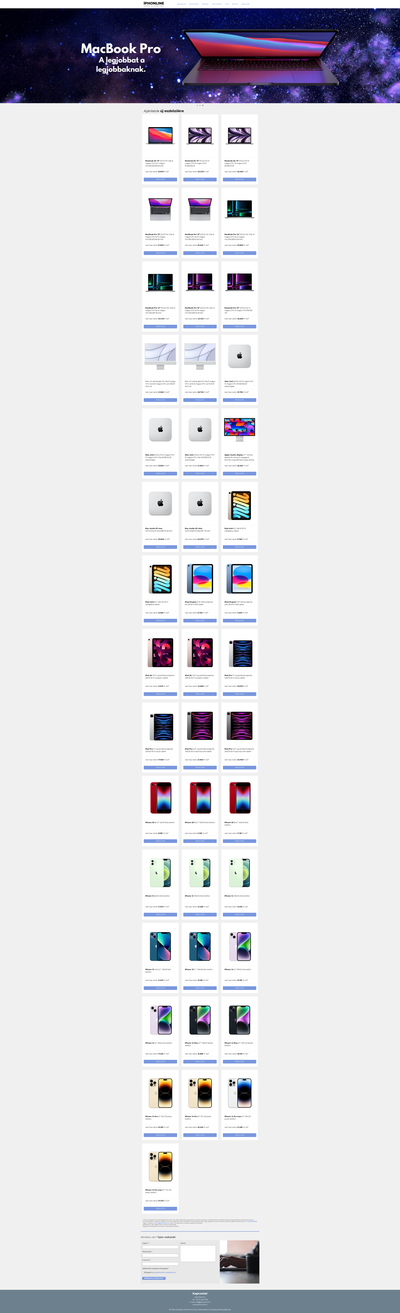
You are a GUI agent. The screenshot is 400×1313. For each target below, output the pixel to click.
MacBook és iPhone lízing (186, 1310)
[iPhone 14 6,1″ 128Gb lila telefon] (239, 944)
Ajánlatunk (181, 4)
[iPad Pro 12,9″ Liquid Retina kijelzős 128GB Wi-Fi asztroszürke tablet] (200, 724)
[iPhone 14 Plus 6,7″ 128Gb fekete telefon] (200, 1018)
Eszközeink (194, 4)
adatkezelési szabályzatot (165, 1272)
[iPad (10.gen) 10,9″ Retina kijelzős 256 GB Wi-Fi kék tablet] (239, 577)
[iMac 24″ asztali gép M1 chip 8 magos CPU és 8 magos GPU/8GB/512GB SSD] (200, 356)
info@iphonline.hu (162, 1223)
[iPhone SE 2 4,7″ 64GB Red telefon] (160, 797)
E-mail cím (146, 1260)
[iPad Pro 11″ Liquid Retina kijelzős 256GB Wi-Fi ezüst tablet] (160, 724)
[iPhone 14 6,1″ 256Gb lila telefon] (160, 1018)
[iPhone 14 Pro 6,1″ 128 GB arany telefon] (160, 1091)
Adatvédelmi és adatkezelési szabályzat (214, 1310)
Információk (217, 4)
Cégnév (145, 1243)
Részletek (160, 179)
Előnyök (205, 4)
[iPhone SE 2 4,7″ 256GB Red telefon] (239, 797)
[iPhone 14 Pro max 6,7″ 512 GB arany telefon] (160, 1165)
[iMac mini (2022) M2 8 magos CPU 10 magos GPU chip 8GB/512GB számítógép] (160, 430)
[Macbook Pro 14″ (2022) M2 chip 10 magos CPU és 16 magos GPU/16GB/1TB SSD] (160, 283)
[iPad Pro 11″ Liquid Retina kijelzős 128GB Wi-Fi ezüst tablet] (239, 650)
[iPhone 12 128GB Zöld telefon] (200, 871)
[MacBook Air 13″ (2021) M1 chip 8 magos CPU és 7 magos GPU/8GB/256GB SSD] (160, 136)
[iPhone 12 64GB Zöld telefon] (160, 871)
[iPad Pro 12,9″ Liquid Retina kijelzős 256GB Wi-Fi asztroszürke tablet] (239, 724)
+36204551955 (251, 1221)
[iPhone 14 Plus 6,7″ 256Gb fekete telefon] (239, 1018)
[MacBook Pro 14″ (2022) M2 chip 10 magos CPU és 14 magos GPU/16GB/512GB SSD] (239, 209)
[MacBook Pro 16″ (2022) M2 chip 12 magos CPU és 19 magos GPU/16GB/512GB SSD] (200, 283)
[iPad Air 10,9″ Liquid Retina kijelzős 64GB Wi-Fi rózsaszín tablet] (160, 650)
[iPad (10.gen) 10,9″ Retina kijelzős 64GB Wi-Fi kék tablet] (200, 577)
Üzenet (183, 1243)
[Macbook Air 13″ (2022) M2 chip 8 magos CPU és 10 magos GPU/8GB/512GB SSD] (239, 136)
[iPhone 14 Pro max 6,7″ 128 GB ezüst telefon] (239, 1091)
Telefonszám (147, 1251)
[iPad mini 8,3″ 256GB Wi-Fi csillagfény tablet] (160, 577)
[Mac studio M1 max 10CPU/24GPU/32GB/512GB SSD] (160, 503)
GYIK (227, 4)
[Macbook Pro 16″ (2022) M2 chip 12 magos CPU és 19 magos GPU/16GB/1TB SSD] (239, 283)
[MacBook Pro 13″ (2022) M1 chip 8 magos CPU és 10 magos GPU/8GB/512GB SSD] (200, 209)
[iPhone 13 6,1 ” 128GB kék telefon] (200, 944)
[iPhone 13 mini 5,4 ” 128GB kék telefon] (160, 944)
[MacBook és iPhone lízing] (154, 4)
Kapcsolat (245, 4)
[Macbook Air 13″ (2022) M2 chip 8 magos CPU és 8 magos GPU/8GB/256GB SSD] (200, 136)
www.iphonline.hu (200, 1305)
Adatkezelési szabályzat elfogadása (155, 1268)
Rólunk (235, 4)
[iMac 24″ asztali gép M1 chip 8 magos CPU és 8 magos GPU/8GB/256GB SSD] (160, 356)
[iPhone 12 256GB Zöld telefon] (239, 871)
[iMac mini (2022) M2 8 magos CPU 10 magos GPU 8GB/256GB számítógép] (239, 356)
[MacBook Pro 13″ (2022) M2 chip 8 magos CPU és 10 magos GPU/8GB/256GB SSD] (160, 209)
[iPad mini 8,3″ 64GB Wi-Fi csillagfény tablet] (239, 503)
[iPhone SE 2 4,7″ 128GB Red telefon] (200, 797)
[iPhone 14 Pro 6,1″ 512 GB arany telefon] (200, 1091)
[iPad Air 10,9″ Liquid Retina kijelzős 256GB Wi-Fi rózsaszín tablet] (200, 650)
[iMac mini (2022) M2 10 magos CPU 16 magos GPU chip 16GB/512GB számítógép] (200, 430)
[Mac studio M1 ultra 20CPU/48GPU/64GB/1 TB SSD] (200, 503)
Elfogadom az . (160, 1272)
